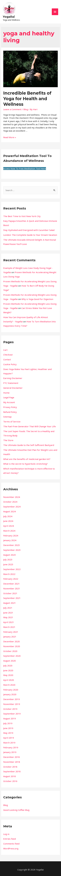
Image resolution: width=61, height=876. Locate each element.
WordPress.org (10, 848)
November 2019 (11, 704)
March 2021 (9, 627)
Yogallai (9, 16)
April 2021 (8, 622)
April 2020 (8, 680)
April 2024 (8, 525)
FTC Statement (10, 383)
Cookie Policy (10, 364)
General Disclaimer (13, 387)
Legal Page (8, 397)
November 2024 (11, 497)
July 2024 (7, 516)
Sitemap (7, 416)
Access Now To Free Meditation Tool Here (24, 168)
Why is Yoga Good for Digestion (37, 299)
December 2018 (11, 757)
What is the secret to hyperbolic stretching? (25, 463)
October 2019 (10, 708)
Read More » (9, 137)
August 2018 (9, 776)
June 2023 (8, 564)
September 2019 (12, 713)
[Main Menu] (55, 11)
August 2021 (9, 602)
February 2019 (10, 747)
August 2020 (9, 660)
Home (6, 392)
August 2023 (9, 554)
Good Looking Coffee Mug (16, 810)
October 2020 (10, 651)
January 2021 (9, 636)
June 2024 (8, 521)
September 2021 (12, 598)
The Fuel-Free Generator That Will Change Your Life (29, 426)
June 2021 (8, 612)
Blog (25, 109)
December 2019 (11, 699)
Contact (7, 359)
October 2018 (10, 766)
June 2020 (8, 670)
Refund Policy (10, 412)
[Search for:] (30, 190)
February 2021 (10, 631)
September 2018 (12, 771)
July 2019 (7, 723)
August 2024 (9, 511)
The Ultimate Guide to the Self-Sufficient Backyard (28, 445)
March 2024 (9, 530)
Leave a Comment (12, 109)
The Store (8, 440)
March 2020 (9, 684)
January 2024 (9, 540)
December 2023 (11, 545)
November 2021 (11, 588)
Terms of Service (11, 421)
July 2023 (7, 559)
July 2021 (7, 607)
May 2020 (8, 675)
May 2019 (8, 732)
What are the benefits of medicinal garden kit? (26, 459)
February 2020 (10, 689)
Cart (5, 349)
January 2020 (9, 694)
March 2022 (9, 574)
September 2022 (12, 569)
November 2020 (11, 646)
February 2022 (10, 578)
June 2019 (8, 728)
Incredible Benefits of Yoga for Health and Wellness (27, 98)
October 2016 (10, 781)
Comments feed (11, 843)
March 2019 (9, 742)
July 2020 (7, 665)
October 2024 (10, 501)
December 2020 (11, 641)
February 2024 (10, 535)
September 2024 (12, 506)
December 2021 (11, 583)
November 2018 (11, 761)
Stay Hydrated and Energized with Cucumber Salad (28, 230)
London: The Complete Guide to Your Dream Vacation (30, 234)
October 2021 (10, 593)
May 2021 (8, 617)
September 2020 (12, 655)
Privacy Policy (10, 407)
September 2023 (12, 550)
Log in (6, 834)
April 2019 (8, 737)
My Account (9, 402)
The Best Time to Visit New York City (22, 216)
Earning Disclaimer (12, 378)
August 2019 (9, 718)
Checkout (8, 354)
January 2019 (9, 752)
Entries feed (9, 838)
